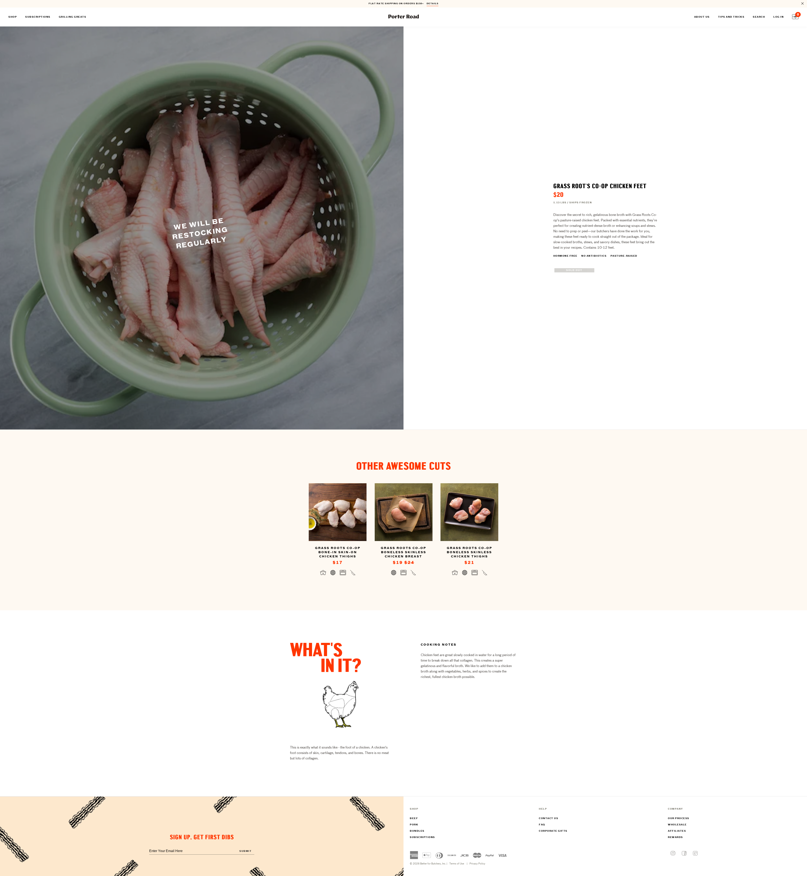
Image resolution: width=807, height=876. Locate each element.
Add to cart (337, 573)
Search (759, 17)
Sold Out (574, 270)
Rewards (675, 837)
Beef (414, 818)
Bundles (417, 831)
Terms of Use (456, 864)
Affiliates (677, 831)
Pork (414, 825)
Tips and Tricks (731, 17)
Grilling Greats (72, 17)
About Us (702, 17)
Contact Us (548, 818)
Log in (778, 17)
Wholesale (677, 825)
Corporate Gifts (553, 831)
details (433, 3)
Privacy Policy (477, 864)
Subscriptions (422, 837)
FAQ (542, 825)
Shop (12, 17)
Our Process (678, 818)
